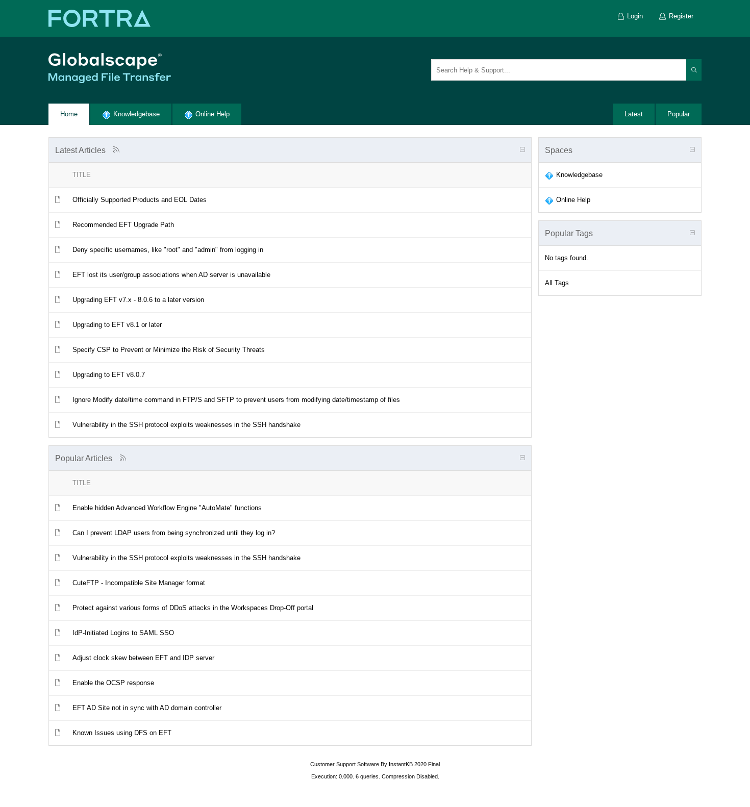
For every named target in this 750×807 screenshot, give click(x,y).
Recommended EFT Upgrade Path (123, 225)
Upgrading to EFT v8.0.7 (108, 375)
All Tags (557, 283)
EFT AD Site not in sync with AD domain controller (146, 708)
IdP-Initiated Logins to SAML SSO (123, 633)
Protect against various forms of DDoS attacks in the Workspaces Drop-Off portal (192, 608)
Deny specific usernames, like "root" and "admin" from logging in (167, 250)
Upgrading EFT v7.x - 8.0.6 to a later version (138, 300)
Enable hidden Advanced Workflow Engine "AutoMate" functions (167, 508)
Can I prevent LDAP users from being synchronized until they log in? (173, 533)
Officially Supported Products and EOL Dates (139, 200)
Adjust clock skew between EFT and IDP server (143, 658)
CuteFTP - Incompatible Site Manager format (138, 583)
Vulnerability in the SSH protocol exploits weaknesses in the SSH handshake (186, 424)
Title (81, 175)
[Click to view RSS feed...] (116, 150)
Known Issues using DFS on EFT (121, 733)
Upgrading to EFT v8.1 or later (117, 325)
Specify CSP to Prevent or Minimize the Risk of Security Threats (168, 350)
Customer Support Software (344, 764)
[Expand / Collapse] (522, 150)
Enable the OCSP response (113, 683)
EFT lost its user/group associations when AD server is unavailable (171, 275)
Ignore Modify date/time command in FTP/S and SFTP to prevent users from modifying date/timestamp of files (236, 399)
